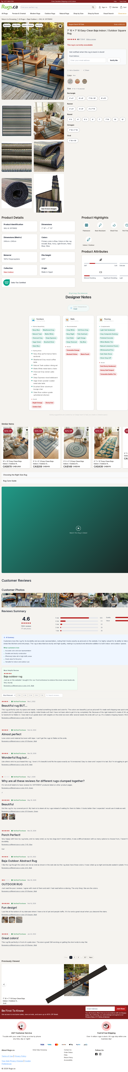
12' (123, 119)
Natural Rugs (64, 13)
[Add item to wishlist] (27, 430)
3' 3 (70, 119)
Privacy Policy (90, 1017)
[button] (60, 26)
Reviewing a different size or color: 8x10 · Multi (17, 764)
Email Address (74, 56)
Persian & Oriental (19, 13)
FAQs (66, 1055)
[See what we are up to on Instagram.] (100, 1054)
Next (90, 957)
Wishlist (115, 7)
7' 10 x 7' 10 (73, 130)
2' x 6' (81, 109)
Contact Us (68, 1050)
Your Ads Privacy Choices (12, 1061)
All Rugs (5, 13)
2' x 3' (71, 98)
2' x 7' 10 (92, 109)
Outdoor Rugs (50, 13)
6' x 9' (81, 98)
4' (78, 119)
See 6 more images (48, 209)
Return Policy (68, 1057)
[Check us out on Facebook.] (96, 1054)
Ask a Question (74, 70)
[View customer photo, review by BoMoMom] (9, 600)
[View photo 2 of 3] (12, 920)
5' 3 (85, 119)
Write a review (91, 39)
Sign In (104, 7)
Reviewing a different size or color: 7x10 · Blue (17, 844)
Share (87, 70)
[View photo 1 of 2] (5, 816)
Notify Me (114, 60)
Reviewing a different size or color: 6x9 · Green (17, 788)
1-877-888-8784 (8, 1)
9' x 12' (103, 98)
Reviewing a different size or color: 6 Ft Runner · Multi (19, 741)
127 (85, 957)
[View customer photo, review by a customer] (23, 600)
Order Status (68, 1052)
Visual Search (108, 13)
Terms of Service (104, 1017)
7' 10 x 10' (92, 98)
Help (115, 1)
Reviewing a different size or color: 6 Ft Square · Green (20, 811)
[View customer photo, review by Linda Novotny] (66, 600)
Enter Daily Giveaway (40, 1050)
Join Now (120, 1009)
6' (93, 119)
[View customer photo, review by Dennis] (81, 600)
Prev (66, 957)
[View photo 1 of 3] (5, 920)
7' (99, 119)
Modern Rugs (35, 13)
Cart (124, 7)
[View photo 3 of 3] (19, 920)
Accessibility (68, 1060)
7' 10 (107, 119)
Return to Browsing (9, 19)
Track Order (122, 1)
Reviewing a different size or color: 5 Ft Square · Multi (19, 914)
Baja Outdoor (32, 19)
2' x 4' (71, 109)
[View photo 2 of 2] (12, 816)
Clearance (122, 13)
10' (115, 119)
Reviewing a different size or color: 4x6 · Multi (19, 686)
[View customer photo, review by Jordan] (37, 600)
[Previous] (4, 448)
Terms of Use (7, 1056)
